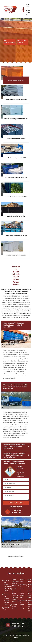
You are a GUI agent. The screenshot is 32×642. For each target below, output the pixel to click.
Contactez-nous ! (22, 42)
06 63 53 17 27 (28, 13)
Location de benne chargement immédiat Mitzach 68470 (13, 595)
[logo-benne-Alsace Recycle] (9, 10)
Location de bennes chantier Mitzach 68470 (5, 599)
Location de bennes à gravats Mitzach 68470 (21, 591)
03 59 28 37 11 (28, 6)
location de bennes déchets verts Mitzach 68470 (29, 591)
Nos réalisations (9, 42)
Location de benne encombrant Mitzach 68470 (5, 586)
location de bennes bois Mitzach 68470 (29, 606)
